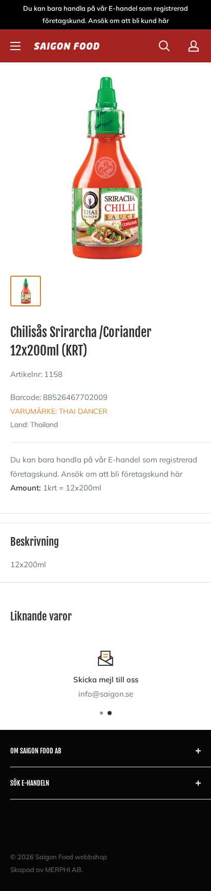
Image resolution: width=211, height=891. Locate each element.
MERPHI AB (63, 869)
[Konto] (193, 46)
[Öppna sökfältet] (164, 46)
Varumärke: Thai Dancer (59, 411)
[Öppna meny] (15, 46)
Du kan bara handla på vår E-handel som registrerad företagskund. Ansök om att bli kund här (105, 14)
